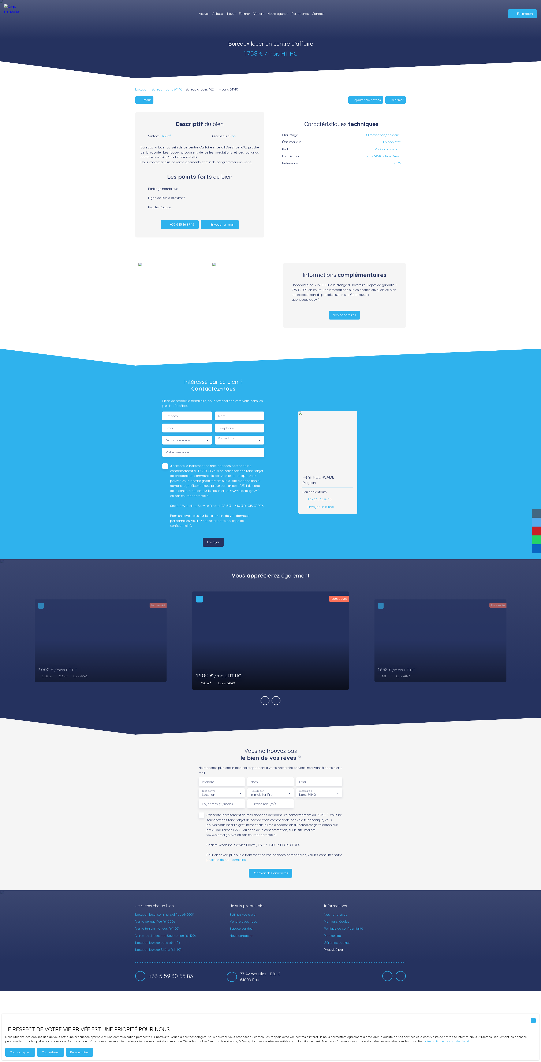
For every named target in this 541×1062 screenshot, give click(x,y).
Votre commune (178, 440)
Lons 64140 (174, 89)
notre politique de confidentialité (446, 1041)
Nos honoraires (335, 914)
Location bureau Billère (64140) (158, 949)
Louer (231, 13)
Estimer (244, 13)
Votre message (177, 452)
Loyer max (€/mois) (217, 804)
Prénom (172, 416)
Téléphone (226, 428)
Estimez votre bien (243, 914)
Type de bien (257, 791)
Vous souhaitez (226, 438)
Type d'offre (208, 791)
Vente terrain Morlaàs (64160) (157, 928)
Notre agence (278, 13)
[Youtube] (401, 976)
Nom (221, 416)
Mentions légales (336, 921)
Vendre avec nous (243, 921)
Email (170, 428)
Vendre (258, 13)
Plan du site (332, 935)
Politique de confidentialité (343, 928)
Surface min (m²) (263, 804)
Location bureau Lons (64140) (157, 942)
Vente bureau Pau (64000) (155, 921)
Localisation (305, 791)
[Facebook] (387, 976)
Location (141, 89)
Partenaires (300, 13)
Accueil (204, 13)
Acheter (218, 13)
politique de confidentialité (226, 860)
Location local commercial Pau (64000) (164, 914)
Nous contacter (241, 935)
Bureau (157, 89)
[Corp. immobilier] (16, 13)
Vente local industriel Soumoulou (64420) (165, 935)
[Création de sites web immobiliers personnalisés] (354, 949)
